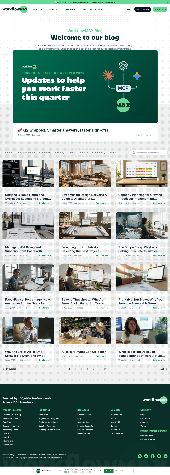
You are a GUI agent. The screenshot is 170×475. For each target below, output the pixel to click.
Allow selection (119, 471)
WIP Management (10, 430)
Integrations (7, 441)
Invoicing (6, 433)
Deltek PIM (115, 422)
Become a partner (148, 439)
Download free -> (108, 2)
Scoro (113, 418)
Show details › (98, 471)
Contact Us (145, 418)
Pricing (83, 9)
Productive (115, 430)
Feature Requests (85, 426)
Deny (130, 471)
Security (33, 455)
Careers (144, 426)
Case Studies (83, 422)
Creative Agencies (47, 426)
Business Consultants (48, 422)
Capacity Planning (10, 426)
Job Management (10, 418)
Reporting (6, 437)
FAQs (142, 415)
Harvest (114, 426)
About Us (144, 422)
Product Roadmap (85, 430)
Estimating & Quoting (11, 415)
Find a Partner (146, 436)
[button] (37, 9)
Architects (43, 415)
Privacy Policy (8, 455)
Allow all (108, 471)
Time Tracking (8, 422)
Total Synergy (117, 433)
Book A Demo (160, 9)
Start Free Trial (142, 9)
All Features (7, 445)
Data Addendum (59, 455)
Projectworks (116, 415)
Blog (79, 418)
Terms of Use (22, 455)
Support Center (84, 415)
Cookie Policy (45, 455)
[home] (14, 9)
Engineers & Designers (49, 418)
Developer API (83, 433)
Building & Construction (49, 430)
